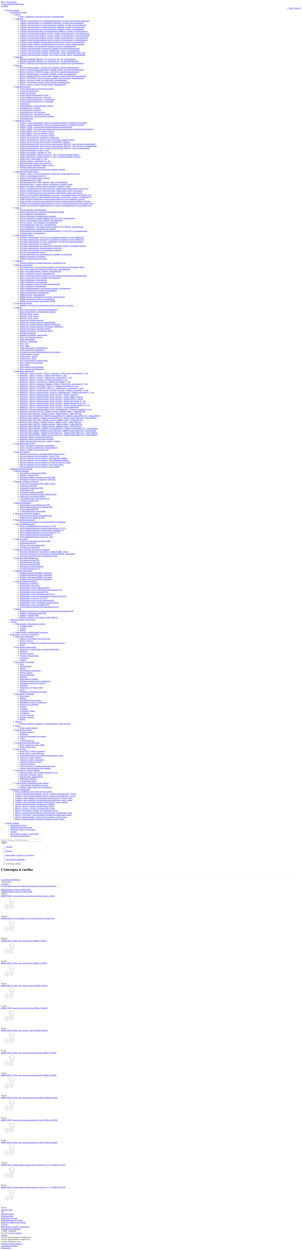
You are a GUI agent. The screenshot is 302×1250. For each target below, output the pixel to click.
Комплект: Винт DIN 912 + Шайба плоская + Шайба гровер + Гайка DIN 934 (51, 424)
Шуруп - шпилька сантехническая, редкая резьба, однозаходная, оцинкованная (51, 63)
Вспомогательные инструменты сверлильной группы (41, 755)
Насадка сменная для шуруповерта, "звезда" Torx (39, 456)
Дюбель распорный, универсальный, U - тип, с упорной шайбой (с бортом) (50, 157)
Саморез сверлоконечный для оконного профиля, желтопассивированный (50, 48)
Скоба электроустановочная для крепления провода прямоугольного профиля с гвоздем (55, 201)
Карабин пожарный (28, 333)
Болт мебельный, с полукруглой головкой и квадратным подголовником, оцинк (52, 267)
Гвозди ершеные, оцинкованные (33, 214)
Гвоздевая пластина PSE (29, 560)
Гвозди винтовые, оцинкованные (33, 210)
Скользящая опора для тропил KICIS (34, 499)
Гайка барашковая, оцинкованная (33, 280)
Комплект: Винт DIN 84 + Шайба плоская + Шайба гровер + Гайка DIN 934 (50, 422)
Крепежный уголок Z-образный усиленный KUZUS (41, 590)
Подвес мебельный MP (29, 509)
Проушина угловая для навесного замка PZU (38, 479)
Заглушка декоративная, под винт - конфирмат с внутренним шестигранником (51, 242)
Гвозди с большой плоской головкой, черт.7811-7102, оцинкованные (47, 218)
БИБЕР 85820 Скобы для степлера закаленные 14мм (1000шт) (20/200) (29, 1142)
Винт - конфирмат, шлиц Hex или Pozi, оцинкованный (42, 17)
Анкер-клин (25, 104)
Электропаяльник (27, 741)
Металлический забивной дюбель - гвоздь (37, 165)
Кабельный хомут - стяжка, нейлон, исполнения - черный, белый (46, 184)
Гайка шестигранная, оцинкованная (34, 293)
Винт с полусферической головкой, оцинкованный (40, 271)
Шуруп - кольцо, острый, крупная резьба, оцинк (34, 806)
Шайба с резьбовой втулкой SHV (33, 613)
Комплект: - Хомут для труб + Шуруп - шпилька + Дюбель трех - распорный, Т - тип (54, 373)
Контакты (20, 4)
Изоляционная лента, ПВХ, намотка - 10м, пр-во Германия (43, 182)
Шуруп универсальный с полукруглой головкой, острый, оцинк (41, 817)
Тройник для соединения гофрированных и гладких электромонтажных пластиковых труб (56, 203)
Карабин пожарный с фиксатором (33, 335)
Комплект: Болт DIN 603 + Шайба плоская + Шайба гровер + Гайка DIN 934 (50, 414)
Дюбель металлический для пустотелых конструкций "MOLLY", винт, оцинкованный (54, 148)
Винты (18, 14)
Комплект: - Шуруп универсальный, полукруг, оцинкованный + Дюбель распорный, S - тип (57, 392)
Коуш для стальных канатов (31, 337)
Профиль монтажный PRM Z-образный (36, 579)
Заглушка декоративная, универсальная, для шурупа (41, 248)
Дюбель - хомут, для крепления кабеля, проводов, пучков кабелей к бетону (50, 174)
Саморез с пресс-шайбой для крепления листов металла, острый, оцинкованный (52, 42)
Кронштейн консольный (25, 520)
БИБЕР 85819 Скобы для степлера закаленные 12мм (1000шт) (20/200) (29, 1120)
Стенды (13, 622)
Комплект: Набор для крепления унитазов (37, 439)
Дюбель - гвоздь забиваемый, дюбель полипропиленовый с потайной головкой (52, 125)
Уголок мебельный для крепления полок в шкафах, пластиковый (46, 254)
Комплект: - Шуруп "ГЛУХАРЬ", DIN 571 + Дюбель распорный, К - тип (49, 386)
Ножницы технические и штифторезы (35, 681)
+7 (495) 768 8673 (294, 8)
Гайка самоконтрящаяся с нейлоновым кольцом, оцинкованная (45, 288)
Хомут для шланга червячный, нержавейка (37, 445)
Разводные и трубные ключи (31, 688)
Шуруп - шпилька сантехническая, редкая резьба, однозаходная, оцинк (43, 813)
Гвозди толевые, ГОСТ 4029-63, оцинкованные (39, 223)
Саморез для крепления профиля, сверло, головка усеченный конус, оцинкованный (53, 40)
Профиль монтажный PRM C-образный (36, 573)
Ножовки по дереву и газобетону (33, 702)
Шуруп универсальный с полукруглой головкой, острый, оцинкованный (49, 68)
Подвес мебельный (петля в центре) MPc (36, 507)
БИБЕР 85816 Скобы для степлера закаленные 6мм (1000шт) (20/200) (29, 1053)
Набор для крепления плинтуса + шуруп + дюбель (40, 441)
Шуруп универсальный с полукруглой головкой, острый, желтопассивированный (53, 76)
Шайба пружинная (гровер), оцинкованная (37, 299)
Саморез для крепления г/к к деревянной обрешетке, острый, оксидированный (51, 23)
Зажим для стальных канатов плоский (35, 329)
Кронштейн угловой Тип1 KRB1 (33, 473)
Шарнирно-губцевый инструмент (33, 692)
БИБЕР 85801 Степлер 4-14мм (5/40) (15, 890)
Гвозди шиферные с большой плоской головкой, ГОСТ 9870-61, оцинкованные (52, 227)
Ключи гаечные (26, 673)
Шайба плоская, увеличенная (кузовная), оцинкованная (42, 297)
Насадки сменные (22, 452)
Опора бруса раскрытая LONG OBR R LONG (38, 494)
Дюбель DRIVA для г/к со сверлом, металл (37, 133)
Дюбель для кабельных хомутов (32, 176)
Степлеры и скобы (27, 711)
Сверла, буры (20, 749)
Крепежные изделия (18, 12)
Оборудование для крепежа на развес (30, 624)
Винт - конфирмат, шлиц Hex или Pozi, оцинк (33, 792)
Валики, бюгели (26, 641)
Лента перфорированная (25, 524)
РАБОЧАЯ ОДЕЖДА (28, 779)
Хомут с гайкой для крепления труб (34, 450)
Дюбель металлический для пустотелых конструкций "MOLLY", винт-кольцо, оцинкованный (58, 144)
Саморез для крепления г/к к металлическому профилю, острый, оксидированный (53, 25)
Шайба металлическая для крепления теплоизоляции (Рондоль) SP (46, 611)
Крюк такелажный (27, 339)
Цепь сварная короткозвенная (32, 369)
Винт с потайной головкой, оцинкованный (37, 273)
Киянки (23, 698)
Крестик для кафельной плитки (32, 252)
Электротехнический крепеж (27, 172)
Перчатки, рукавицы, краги (31, 775)
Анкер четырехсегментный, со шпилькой (36, 102)
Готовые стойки (26, 626)
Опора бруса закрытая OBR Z (32, 492)
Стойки (23, 628)
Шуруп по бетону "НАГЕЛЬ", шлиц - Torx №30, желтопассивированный (49, 72)
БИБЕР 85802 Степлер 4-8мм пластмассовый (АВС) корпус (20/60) (28, 896)
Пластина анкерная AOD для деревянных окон (39, 556)
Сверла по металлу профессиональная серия (37, 766)
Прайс (13, 4)
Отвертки (24, 685)
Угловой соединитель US (30, 569)
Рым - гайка (24, 346)
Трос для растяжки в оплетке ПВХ (34, 361)
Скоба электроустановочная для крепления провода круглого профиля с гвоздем (52, 199)
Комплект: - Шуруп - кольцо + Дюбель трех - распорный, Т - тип (46, 378)
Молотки (23, 677)
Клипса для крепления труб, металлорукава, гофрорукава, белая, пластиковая (51, 191)
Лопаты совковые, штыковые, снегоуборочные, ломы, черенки (45, 724)
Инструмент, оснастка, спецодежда (24, 634)
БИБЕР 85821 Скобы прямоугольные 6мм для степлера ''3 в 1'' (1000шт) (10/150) (33, 1165)
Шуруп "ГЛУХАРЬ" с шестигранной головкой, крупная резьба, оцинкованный (52, 78)
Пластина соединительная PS (32, 566)
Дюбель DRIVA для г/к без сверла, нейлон (37, 131)
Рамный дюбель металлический (32, 167)
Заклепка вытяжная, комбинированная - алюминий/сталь (43, 263)
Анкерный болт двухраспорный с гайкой (36, 106)
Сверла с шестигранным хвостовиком (35, 768)
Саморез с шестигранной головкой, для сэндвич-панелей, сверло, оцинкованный (52, 55)
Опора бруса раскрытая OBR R (32, 496)
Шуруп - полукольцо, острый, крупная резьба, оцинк (36, 811)
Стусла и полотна (27, 715)
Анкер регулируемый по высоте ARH (35, 541)
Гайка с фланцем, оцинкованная (33, 286)
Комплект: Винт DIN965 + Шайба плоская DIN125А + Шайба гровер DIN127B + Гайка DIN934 (58, 435)
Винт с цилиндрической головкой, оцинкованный (40, 278)
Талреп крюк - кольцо (28, 356)
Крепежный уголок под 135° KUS (33, 598)
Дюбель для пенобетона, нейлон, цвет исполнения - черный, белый (47, 140)
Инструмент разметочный (25, 647)
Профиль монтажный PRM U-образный (36, 577)
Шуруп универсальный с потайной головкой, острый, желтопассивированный (52, 70)
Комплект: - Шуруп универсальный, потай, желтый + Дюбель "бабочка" (49, 395)
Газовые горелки (26, 732)
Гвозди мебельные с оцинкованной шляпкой (38, 216)
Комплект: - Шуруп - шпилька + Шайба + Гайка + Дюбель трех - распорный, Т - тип (54, 384)
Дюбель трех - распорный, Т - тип (33, 159)
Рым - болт (24, 344)
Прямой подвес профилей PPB (32, 518)
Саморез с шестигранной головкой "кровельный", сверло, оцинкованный (49, 51)
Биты (22, 664)
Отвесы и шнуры (27, 654)
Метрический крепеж (23, 265)
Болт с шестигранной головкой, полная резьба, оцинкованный (45, 269)
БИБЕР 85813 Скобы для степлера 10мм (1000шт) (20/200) (24, 986)
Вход (3, 2)
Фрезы (22, 719)
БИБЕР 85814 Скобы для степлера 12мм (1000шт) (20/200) (24, 1008)
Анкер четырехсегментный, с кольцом (35, 97)
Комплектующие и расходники (22, 620)
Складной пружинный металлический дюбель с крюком (42, 169)
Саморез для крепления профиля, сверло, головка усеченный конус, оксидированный (54, 36)
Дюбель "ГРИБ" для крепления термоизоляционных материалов (46, 127)
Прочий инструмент (23, 730)
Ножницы (24, 734)
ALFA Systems (16, 1233)
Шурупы (18, 65)
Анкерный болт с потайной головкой (35, 114)
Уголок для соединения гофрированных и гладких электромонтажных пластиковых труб (56, 206)
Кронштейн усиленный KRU (31, 488)
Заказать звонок (7, 1214)
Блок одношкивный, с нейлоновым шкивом (37, 312)
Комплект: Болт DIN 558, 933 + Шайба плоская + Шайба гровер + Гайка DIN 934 (52, 411)
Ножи (17, 726)
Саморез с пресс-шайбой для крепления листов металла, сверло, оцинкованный (52, 44)
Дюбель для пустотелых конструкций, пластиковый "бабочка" (45, 142)
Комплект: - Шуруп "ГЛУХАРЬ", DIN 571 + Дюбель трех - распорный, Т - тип (51, 388)
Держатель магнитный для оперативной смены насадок (42, 454)
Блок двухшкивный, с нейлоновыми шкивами (38, 310)
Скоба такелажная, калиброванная (33, 348)
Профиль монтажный (23, 571)
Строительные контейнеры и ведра (34, 785)
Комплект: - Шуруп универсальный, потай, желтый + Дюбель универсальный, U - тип (55, 405)
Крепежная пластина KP (30, 562)
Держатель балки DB (28, 486)
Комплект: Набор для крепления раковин (36, 437)
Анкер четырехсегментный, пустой (34, 95)
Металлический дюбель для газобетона (35, 163)
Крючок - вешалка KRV (29, 475)
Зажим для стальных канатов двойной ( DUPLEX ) (40, 324)
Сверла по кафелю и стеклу (31, 762)
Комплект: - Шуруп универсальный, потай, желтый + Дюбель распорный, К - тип (53, 403)
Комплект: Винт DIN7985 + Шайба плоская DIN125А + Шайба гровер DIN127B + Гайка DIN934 (59, 428)
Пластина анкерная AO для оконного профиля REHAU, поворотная (47, 554)
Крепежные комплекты (24, 371)
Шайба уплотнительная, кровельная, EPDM (37, 301)
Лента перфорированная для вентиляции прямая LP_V (42, 530)
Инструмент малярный (24, 637)
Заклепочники (25, 666)
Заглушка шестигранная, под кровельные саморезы (40, 250)
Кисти (22, 645)
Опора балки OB (26, 490)
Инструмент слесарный (24, 662)
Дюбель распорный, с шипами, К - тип (35, 152)
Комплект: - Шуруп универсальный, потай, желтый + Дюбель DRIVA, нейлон (51, 399)
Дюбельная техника (23, 121)
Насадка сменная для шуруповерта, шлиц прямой (40, 467)
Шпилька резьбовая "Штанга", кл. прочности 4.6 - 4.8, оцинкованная (48, 59)
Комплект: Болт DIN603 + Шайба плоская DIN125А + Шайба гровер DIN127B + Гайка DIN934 (58, 418)
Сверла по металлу (27, 764)
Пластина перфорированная (26, 558)
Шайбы (18, 609)
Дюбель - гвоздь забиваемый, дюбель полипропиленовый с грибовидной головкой (53, 123)
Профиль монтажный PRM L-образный (36, 575)
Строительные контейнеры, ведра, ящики (32, 783)
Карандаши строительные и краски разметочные (39, 649)
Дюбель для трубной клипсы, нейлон (35, 178)
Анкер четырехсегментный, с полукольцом (37, 99)
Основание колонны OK (30, 547)
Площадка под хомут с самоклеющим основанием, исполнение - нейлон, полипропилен (55, 197)
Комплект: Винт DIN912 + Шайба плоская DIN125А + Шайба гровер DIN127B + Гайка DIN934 (58, 433)
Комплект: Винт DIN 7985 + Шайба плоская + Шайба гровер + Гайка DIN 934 (51, 420)
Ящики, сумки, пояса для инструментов (36, 787)
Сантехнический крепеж (25, 443)
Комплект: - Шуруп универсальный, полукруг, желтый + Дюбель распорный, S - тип (54, 390)
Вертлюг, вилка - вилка (29, 314)
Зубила (22, 668)
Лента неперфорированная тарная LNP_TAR (38, 526)
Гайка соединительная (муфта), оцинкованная (38, 290)
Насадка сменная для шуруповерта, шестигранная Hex (42, 465)
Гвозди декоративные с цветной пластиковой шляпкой (42, 212)
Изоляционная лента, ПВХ (31, 180)
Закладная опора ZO (28, 543)
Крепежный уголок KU (29, 583)
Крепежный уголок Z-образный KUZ (35, 588)
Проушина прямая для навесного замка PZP (37, 477)
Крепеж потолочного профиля (27, 513)
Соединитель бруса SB (29, 501)
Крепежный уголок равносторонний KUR (37, 600)
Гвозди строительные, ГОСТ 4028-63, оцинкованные (41, 220)
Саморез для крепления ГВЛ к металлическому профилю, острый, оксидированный (53, 31)
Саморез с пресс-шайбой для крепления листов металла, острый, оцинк (44, 798)
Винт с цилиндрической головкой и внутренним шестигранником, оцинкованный (53, 276)
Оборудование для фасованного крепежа (31, 632)
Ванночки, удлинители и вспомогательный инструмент (42, 643)
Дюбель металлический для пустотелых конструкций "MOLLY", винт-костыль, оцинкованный (58, 146)
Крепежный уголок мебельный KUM (35, 505)
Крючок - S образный (28, 341)
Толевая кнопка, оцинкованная (32, 233)
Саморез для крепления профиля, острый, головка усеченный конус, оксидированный (55, 34)
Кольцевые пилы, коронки (30, 700)
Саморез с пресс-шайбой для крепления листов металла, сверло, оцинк (43, 800)
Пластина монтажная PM (30, 564)
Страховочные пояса (28, 781)
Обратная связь (7, 1216)
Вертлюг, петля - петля (29, 318)
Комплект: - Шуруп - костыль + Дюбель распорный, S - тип (44, 380)
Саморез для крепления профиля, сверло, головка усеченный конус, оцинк (45, 796)
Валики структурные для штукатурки (35, 639)
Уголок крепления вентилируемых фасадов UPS (39, 607)
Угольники (24, 658)
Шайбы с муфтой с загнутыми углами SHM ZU (39, 617)
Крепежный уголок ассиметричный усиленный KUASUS (43, 596)
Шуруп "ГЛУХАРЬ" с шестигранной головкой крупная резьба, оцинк (43, 815)
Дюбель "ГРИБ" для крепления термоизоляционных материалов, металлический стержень (56, 129)
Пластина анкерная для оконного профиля (32, 550)
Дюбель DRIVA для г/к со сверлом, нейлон (37, 135)
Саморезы (19, 19)
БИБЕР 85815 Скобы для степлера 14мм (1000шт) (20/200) (24, 1030)
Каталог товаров (12, 10)
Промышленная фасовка (20, 789)
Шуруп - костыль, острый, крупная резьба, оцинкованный (43, 80)
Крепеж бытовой (22, 471)
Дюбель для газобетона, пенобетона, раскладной (39, 138)
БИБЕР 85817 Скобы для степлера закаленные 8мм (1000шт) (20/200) (29, 1075)
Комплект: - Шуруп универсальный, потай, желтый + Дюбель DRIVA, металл (51, 397)
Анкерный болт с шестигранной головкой (37, 116)
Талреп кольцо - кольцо (29, 354)
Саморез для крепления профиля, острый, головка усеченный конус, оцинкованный (54, 38)
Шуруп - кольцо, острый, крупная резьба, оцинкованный (43, 85)
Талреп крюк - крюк (28, 358)
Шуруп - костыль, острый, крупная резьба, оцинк (35, 809)
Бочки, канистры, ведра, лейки (32, 745)
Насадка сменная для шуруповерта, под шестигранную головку (45, 462)
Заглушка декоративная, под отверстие (35, 244)
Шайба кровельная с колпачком (32, 256)
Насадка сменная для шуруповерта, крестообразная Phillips (43, 458)
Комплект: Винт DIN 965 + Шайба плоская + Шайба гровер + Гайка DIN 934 (51, 426)
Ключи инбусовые (27, 675)
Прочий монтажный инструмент (33, 736)
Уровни (23, 660)
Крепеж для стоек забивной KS (32, 545)
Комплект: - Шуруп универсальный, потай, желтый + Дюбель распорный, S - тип (53, 401)
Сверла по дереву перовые (30, 758)
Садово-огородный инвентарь (27, 743)
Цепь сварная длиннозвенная (31, 367)
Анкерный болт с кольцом (30, 110)
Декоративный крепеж (24, 235)
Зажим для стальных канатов (31, 320)
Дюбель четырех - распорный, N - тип (35, 161)
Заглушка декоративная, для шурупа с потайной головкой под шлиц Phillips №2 (52, 237)
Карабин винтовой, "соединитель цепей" (36, 331)
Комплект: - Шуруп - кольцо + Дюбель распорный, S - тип (43, 375)
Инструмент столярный (24, 694)
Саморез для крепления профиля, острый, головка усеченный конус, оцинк (45, 794)
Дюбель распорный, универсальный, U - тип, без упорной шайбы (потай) (49, 155)
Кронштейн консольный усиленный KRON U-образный (42, 522)
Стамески (24, 709)
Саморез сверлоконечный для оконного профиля (34, 804)
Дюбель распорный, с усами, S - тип (34, 150)
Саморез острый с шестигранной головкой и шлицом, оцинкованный (48, 46)
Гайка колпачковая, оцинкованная (33, 282)
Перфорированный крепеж (21, 469)
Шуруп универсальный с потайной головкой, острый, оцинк (39, 819)
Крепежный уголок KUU (30, 586)
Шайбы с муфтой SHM (29, 615)
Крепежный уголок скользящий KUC (35, 605)
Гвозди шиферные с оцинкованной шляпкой (38, 229)
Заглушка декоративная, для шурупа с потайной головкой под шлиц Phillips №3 (52, 240)
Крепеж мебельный (23, 503)
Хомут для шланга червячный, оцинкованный (38, 448)
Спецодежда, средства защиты (27, 770)
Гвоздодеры (24, 696)
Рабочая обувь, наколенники (31, 777)
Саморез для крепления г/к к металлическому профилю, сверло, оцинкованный (52, 29)
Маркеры (23, 651)
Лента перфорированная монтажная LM (36, 535)
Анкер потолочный (28, 93)
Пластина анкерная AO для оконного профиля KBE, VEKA (44, 552)
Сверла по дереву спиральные (32, 760)
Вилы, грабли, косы (28, 747)
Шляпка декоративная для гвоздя (33, 259)
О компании (6, 4)
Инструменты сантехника (30, 671)
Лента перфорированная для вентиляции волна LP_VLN (43, 528)
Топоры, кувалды (27, 717)
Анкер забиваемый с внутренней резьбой (36, 89)
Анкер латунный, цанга (29, 91)
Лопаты (18, 721)
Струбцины (24, 713)
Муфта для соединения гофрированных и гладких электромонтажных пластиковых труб (55, 195)
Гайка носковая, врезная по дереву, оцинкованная (40, 284)
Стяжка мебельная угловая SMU (33, 511)
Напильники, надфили (29, 679)
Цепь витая (24, 365)
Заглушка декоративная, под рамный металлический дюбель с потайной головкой (53, 246)
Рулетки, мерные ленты (29, 656)
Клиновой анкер (26, 118)
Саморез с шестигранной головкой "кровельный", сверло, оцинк (41, 802)
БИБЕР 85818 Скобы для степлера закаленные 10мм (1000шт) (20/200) (29, 1098)
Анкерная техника (22, 87)
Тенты (22, 738)
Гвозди (18, 208)
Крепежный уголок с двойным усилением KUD (39, 603)
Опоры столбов (21, 539)
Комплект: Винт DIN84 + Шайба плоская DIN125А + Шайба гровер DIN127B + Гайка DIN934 (58, 431)
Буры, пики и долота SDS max (32, 753)
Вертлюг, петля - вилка (29, 316)
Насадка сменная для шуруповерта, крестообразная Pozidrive (44, 460)
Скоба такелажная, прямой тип (32, 350)
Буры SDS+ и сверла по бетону (32, 751)
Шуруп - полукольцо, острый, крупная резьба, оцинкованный (45, 82)
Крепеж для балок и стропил (26, 482)
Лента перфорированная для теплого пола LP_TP (40, 533)
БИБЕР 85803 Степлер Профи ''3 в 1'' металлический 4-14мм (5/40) (28, 918)
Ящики (23, 630)
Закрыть (4, 1235)
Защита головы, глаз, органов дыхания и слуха (39, 772)
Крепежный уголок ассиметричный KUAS (37, 594)
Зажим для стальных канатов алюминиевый (37, 322)
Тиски (22, 690)
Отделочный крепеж (23, 303)
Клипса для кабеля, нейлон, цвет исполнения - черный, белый (45, 186)
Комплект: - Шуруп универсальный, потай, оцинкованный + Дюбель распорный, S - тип (56, 409)
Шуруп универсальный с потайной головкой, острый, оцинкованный (48, 74)
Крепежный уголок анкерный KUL (34, 592)
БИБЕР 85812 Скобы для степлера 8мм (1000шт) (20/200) (24, 963)
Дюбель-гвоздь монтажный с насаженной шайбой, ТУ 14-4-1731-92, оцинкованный (53, 231)
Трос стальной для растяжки (31, 363)
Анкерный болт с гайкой (30, 108)
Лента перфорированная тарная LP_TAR (36, 537)
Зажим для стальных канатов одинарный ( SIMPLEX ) (42, 327)
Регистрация (11, 2)
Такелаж (18, 307)
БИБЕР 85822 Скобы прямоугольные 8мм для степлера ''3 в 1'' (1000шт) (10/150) (33, 1187)
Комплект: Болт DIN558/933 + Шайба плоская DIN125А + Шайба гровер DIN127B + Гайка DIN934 (60, 416)
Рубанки (23, 707)
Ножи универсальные (28, 728)
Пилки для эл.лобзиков (29, 705)
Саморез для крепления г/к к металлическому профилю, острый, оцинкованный (52, 27)
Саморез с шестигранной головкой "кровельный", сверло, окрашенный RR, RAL (52, 53)
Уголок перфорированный (25, 581)
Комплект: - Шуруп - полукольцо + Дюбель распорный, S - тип (45, 382)
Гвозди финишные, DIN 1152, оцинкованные (38, 225)
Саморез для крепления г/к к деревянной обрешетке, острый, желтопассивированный (54, 21)
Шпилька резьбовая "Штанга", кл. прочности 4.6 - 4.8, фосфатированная (49, 61)
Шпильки (19, 57)
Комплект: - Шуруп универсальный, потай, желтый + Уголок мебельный (49, 407)
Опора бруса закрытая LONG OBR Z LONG (38, 484)
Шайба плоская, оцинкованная (32, 295)
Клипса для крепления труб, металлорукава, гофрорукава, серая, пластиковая (51, 193)
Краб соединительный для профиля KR (36, 516)
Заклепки (19, 261)
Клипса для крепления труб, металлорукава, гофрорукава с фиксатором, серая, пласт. (54, 189)
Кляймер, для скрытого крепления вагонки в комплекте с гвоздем (46, 305)
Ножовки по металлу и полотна (32, 683)
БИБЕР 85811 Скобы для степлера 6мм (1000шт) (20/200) (24, 941)
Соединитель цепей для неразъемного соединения (40, 352)
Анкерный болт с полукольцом (32, 112)
